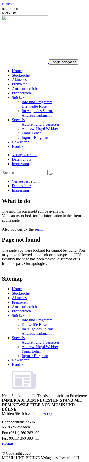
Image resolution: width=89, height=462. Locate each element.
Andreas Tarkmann (37, 115)
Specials (18, 120)
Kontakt (18, 146)
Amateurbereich (24, 88)
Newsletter (20, 142)
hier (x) (46, 413)
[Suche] (51, 174)
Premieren (20, 84)
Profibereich (21, 93)
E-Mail (7, 444)
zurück (7, 4)
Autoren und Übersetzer (40, 124)
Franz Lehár (31, 133)
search (39, 229)
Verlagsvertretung (25, 155)
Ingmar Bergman (35, 137)
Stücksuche (21, 75)
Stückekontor (22, 97)
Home (17, 71)
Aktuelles (19, 79)
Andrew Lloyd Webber (40, 129)
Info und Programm (37, 102)
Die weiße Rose (34, 106)
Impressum (20, 164)
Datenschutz (21, 159)
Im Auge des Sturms (37, 111)
